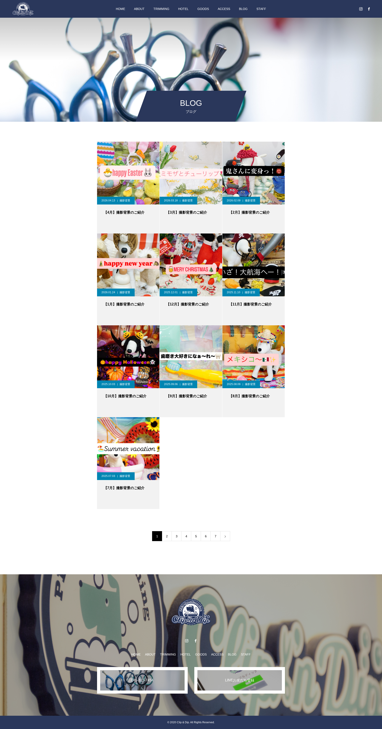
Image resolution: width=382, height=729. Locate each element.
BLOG (243, 9)
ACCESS (224, 9)
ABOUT (139, 9)
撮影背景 (125, 200)
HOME (120, 9)
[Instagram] (361, 9)
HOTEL (183, 9)
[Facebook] (369, 9)
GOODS (203, 9)
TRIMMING (161, 9)
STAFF (261, 9)
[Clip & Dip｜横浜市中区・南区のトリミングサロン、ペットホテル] (23, 8)
